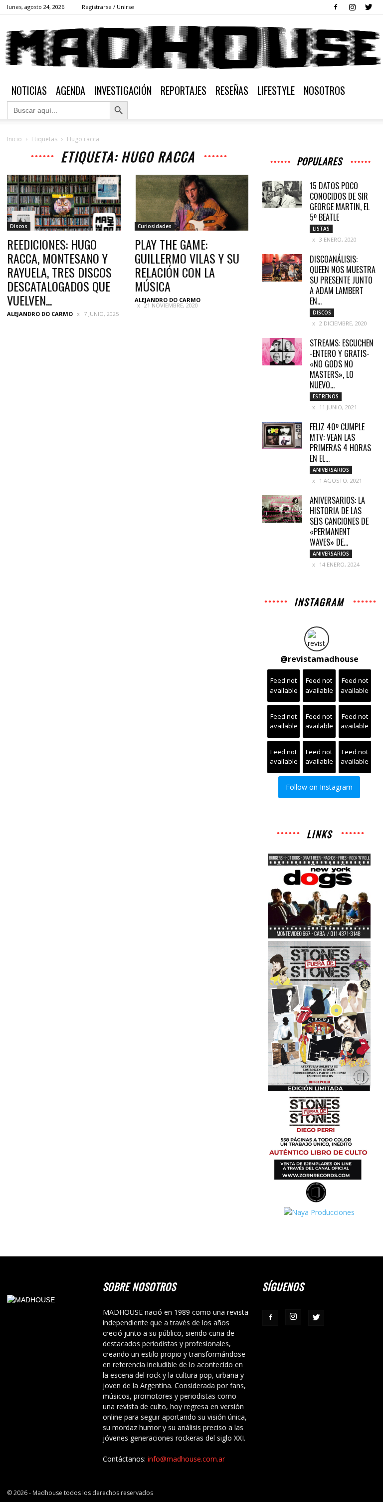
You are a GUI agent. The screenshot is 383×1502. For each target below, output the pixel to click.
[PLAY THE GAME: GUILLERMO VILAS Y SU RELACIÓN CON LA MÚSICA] (191, 203)
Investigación (123, 90)
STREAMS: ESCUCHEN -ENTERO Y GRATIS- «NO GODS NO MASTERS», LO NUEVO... (342, 364)
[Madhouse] (191, 47)
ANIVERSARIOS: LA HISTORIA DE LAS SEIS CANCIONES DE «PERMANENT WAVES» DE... (339, 521)
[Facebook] (335, 7)
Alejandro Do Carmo (40, 313)
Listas (321, 228)
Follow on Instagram (319, 787)
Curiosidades (155, 226)
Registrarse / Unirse (108, 6)
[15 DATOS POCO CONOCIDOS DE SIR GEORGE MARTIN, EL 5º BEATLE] (282, 194)
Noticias (29, 90)
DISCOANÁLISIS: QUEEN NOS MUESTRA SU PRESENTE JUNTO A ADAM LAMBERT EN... (343, 280)
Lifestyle (276, 90)
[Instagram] (352, 7)
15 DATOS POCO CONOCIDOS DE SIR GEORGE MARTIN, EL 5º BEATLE (340, 201)
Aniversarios (331, 469)
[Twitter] (368, 7)
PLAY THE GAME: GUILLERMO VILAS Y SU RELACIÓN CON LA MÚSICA (187, 265)
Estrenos (326, 396)
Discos (18, 226)
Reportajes (183, 90)
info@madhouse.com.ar (186, 1459)
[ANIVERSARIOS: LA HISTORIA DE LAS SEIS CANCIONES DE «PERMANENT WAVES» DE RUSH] (282, 509)
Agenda (70, 90)
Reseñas (231, 90)
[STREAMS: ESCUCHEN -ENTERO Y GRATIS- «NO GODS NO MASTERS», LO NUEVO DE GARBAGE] (282, 351)
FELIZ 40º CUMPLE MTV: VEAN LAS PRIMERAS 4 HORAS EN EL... (340, 442)
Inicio (14, 139)
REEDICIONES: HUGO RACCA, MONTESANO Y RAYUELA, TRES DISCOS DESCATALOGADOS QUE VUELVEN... (59, 272)
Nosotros (324, 90)
